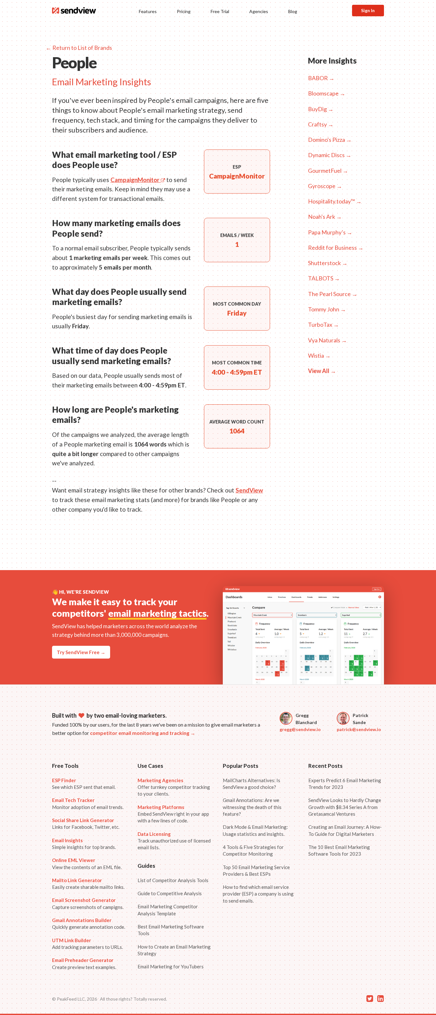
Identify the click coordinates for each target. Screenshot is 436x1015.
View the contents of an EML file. (87, 863)
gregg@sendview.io (300, 729)
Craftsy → (321, 124)
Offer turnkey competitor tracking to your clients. (174, 787)
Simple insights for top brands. (84, 843)
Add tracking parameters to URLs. (87, 943)
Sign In (368, 10)
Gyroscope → (325, 185)
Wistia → (319, 355)
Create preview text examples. (84, 963)
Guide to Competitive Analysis (170, 893)
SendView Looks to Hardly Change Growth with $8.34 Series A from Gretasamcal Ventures (344, 807)
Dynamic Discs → (329, 154)
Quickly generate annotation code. (88, 923)
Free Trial (220, 11)
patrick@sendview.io (359, 729)
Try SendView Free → (81, 652)
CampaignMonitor (135, 179)
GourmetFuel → (328, 170)
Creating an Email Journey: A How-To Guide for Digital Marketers (345, 830)
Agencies (258, 11)
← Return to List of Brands (79, 47)
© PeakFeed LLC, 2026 (74, 999)
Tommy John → (327, 309)
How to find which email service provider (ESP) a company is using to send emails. (258, 894)
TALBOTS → (324, 278)
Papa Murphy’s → (330, 232)
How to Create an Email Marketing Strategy (174, 950)
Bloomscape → (326, 93)
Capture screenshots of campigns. (88, 903)
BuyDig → (321, 108)
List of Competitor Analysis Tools (173, 880)
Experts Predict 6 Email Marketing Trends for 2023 (344, 783)
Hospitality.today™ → (335, 201)
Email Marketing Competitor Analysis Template (168, 910)
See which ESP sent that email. (84, 783)
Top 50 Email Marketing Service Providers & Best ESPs (256, 870)
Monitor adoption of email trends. (88, 803)
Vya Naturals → (327, 340)
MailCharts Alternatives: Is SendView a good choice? (251, 783)
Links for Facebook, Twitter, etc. (85, 823)
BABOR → (321, 77)
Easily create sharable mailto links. (88, 883)
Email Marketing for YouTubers (171, 966)
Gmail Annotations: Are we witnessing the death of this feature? (252, 807)
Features (148, 11)
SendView (249, 490)
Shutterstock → (328, 262)
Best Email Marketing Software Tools (171, 930)
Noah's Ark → (325, 216)
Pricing (184, 11)
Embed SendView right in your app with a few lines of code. (173, 814)
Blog (292, 11)
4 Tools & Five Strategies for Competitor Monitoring (253, 850)
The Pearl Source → (332, 293)
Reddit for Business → (336, 247)
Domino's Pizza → (330, 139)
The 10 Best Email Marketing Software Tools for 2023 (339, 850)
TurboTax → (323, 324)
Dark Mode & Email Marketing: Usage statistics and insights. (255, 830)
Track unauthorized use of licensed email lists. (174, 841)
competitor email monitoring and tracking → (142, 733)
